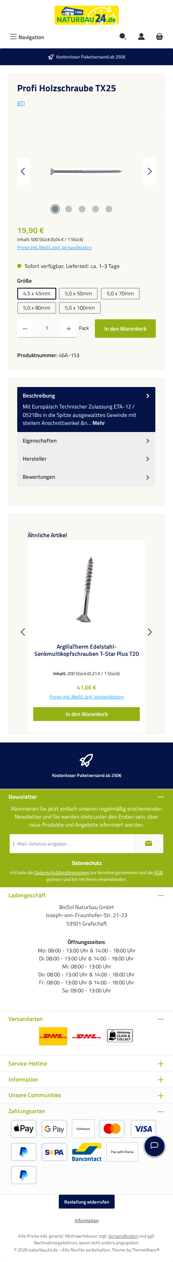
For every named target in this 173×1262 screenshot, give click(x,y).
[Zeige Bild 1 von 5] (55, 209)
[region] (86, 171)
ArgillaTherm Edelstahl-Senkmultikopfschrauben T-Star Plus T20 (86, 650)
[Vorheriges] (23, 171)
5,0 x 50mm (78, 293)
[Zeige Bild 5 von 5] (108, 209)
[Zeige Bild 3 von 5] (82, 209)
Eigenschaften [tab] (40, 440)
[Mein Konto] (141, 37)
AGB (158, 872)
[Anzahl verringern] (25, 328)
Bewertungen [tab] (39, 476)
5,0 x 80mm (36, 307)
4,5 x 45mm (36, 293)
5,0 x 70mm (120, 293)
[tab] (86, 409)
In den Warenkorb (125, 328)
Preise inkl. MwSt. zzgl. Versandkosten (54, 247)
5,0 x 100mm (80, 307)
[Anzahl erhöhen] (68, 328)
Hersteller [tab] (35, 458)
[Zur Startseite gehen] (86, 15)
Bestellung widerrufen (86, 1201)
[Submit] (148, 843)
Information (87, 1220)
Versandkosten (123, 1235)
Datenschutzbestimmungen (61, 872)
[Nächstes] (149, 171)
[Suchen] (123, 37)
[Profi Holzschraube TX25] (86, 171)
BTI (21, 103)
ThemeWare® (146, 1249)
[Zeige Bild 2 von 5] (68, 209)
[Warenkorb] (159, 37)
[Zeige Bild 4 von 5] (95, 209)
